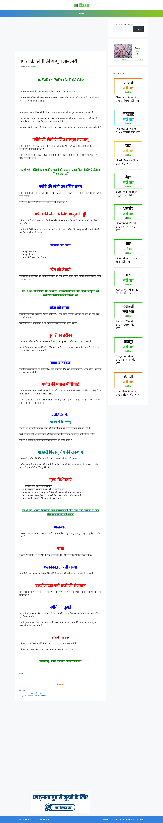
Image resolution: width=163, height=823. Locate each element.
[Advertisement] (60, 34)
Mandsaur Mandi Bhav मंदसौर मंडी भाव (128, 131)
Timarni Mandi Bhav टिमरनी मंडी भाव (126, 325)
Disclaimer (140, 819)
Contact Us (116, 819)
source (21, 674)
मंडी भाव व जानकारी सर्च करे (123, 24)
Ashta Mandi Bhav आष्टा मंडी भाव (127, 292)
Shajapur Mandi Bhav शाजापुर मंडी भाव (126, 360)
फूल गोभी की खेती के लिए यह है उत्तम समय (34, 695)
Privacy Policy (128, 819)
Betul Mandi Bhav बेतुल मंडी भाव (126, 194)
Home (81, 13)
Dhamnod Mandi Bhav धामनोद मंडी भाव (126, 227)
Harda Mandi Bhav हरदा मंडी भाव (127, 162)
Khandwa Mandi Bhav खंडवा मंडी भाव (127, 393)
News (24, 691)
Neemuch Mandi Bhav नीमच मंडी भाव (127, 99)
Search (138, 29)
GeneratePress (44, 819)
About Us (106, 819)
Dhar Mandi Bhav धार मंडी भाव (126, 260)
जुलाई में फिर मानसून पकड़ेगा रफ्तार (32, 693)
